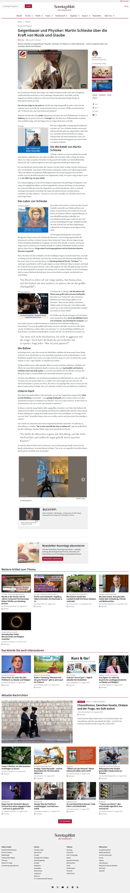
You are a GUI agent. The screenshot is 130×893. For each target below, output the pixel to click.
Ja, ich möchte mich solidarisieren (73, 455)
